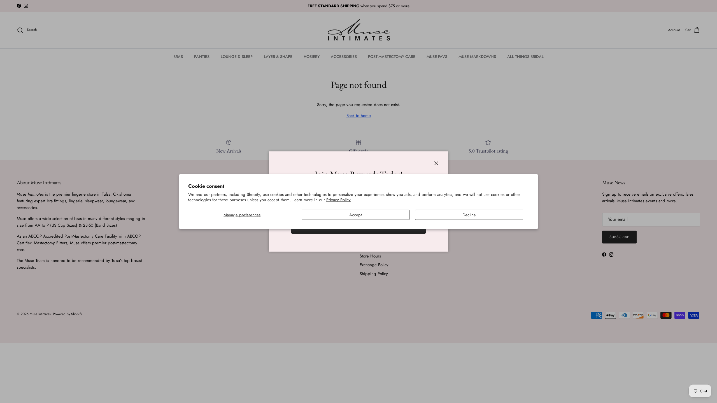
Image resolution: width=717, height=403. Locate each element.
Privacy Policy (338, 200)
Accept (355, 215)
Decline (469, 215)
